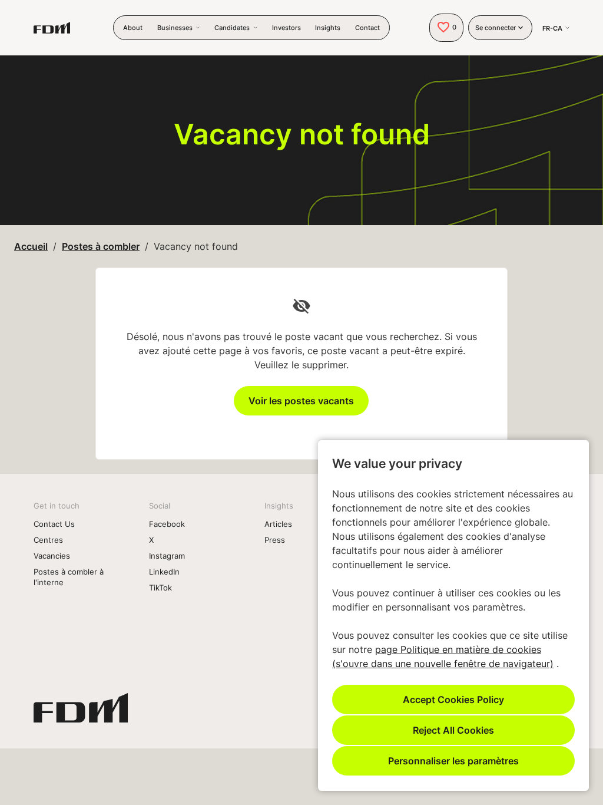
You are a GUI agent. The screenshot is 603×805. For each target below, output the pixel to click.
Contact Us (54, 524)
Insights (327, 27)
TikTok (160, 587)
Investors (286, 27)
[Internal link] (81, 712)
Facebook (167, 524)
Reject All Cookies (453, 730)
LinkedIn (164, 571)
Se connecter (495, 27)
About (133, 27)
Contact (367, 27)
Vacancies (52, 555)
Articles (278, 524)
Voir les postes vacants (301, 400)
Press (274, 540)
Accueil (31, 246)
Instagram (167, 555)
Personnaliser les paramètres (453, 760)
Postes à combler (101, 246)
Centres (48, 540)
